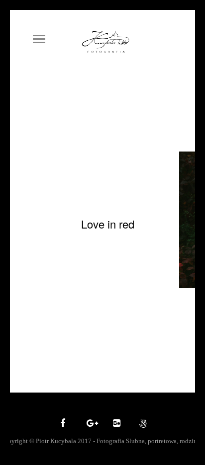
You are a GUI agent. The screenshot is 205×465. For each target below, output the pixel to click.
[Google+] (89, 424)
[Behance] (115, 424)
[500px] (142, 424)
